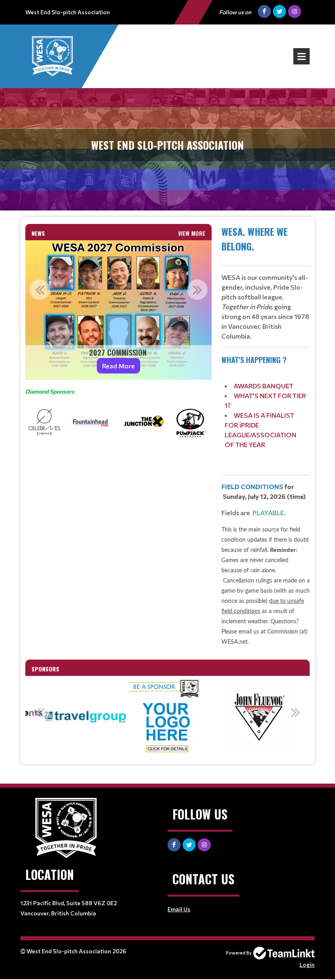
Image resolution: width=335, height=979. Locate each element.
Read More (118, 366)
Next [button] (197, 289)
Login (307, 964)
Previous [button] (39, 289)
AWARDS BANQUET (263, 386)
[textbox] (118, 414)
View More (191, 233)
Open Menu (301, 56)
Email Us (179, 909)
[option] (118, 310)
